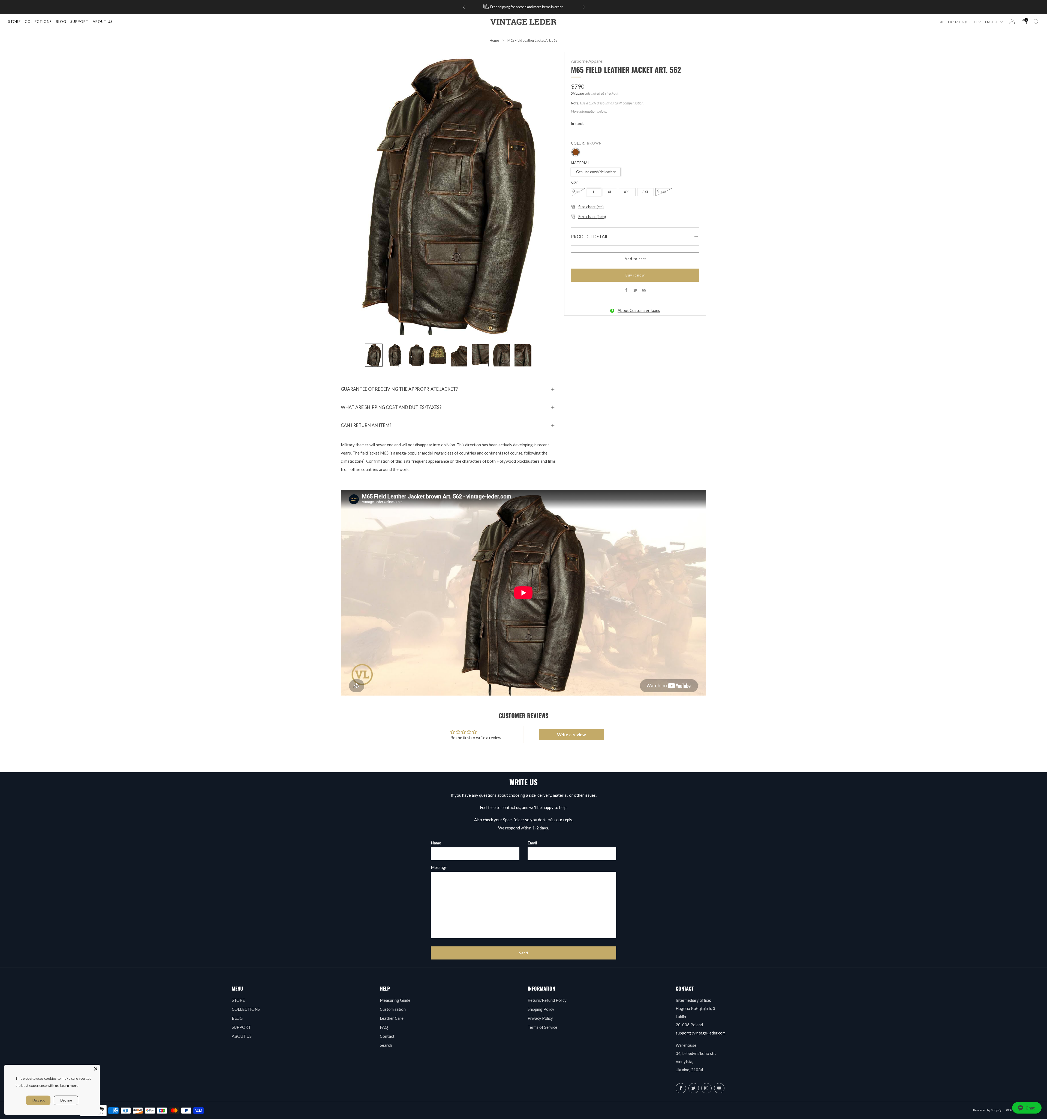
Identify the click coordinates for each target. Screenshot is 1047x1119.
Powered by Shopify (987, 1110)
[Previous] (463, 7)
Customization (393, 1009)
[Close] (95, 1069)
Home (494, 40)
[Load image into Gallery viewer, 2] (395, 355)
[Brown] (576, 152)
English (992, 21)
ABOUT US (242, 1036)
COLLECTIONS (38, 21)
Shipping (577, 93)
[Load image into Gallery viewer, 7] (501, 355)
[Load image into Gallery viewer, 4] (437, 355)
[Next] (583, 7)
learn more (542, 7)
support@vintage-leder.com (701, 1032)
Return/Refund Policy (547, 1000)
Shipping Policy (541, 1009)
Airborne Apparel (587, 61)
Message (439, 867)
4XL (664, 192)
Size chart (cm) (591, 206)
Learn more (69, 1085)
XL (610, 192)
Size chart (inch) (592, 216)
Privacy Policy (540, 1018)
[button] (1027, 1108)
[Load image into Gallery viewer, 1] (373, 355)
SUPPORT (241, 1027)
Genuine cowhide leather (596, 172)
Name (436, 842)
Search (386, 1045)
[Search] (1036, 21)
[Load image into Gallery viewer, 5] (459, 355)
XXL (627, 192)
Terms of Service (542, 1027)
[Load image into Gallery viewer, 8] (522, 355)
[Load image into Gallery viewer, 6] (480, 355)
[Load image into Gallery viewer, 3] (416, 355)
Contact (387, 1036)
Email (532, 842)
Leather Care (392, 1018)
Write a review (571, 734)
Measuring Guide (395, 1000)
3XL (645, 192)
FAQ (384, 1027)
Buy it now (635, 275)
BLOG (237, 1018)
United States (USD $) (959, 21)
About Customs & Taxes (639, 310)
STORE (14, 21)
